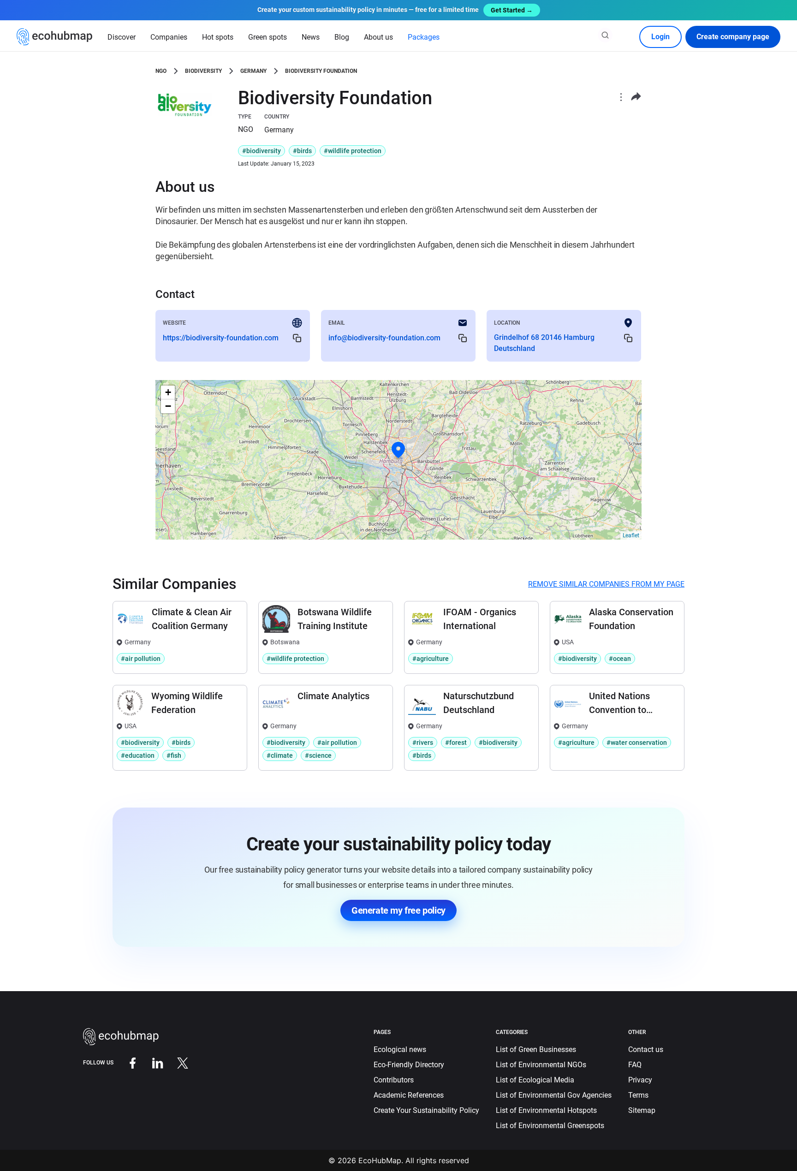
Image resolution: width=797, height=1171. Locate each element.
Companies (168, 37)
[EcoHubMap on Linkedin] (150, 1062)
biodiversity (203, 71)
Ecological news (400, 1049)
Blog (341, 37)
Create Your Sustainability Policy (426, 1110)
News (311, 37)
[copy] (297, 338)
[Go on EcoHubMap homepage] (55, 37)
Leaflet (631, 535)
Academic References (409, 1095)
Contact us (645, 1049)
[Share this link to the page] (636, 96)
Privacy (640, 1080)
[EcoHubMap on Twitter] (175, 1062)
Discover (121, 37)
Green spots (267, 37)
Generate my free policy (398, 910)
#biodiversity (261, 151)
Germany (253, 71)
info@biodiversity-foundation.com (384, 337)
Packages (424, 37)
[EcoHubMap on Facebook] (125, 1062)
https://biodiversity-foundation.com (221, 337)
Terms (638, 1095)
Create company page (732, 36)
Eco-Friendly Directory (409, 1064)
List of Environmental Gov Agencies (554, 1095)
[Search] (605, 35)
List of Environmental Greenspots (550, 1125)
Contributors (394, 1080)
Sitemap (641, 1110)
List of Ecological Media (535, 1080)
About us (378, 37)
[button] (398, 450)
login (660, 36)
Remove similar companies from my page (606, 584)
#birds (302, 151)
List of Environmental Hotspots (546, 1110)
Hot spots (217, 37)
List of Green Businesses (536, 1049)
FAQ (635, 1064)
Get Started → (512, 10)
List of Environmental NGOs (541, 1064)
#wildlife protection (352, 151)
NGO (161, 71)
